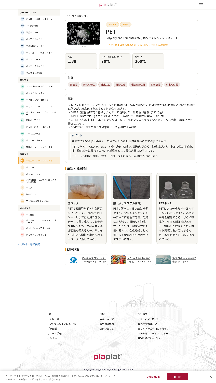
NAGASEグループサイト (151, 338)
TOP (67, 16)
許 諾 (177, 376)
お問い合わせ (107, 328)
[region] (108, 377)
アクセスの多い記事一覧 (63, 323)
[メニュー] (201, 4)
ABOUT (104, 313)
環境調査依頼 (107, 323)
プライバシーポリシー (150, 318)
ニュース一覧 (107, 318)
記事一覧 (54, 318)
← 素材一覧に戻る (29, 244)
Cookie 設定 (153, 376)
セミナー (52, 338)
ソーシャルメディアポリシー (153, 333)
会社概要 (142, 313)
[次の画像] (97, 33)
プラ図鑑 (77, 16)
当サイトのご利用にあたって (153, 328)
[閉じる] (210, 376)
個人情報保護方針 (147, 323)
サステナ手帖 (54, 333)
